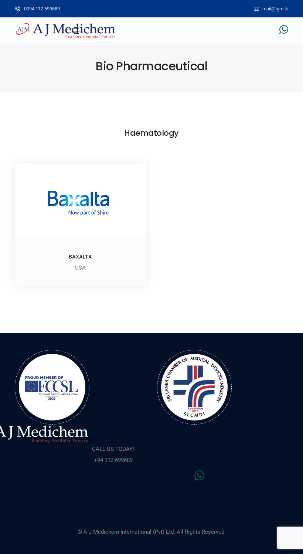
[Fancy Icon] (80, 201)
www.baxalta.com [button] (80, 274)
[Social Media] (283, 29)
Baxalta (80, 256)
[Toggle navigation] (76, 31)
